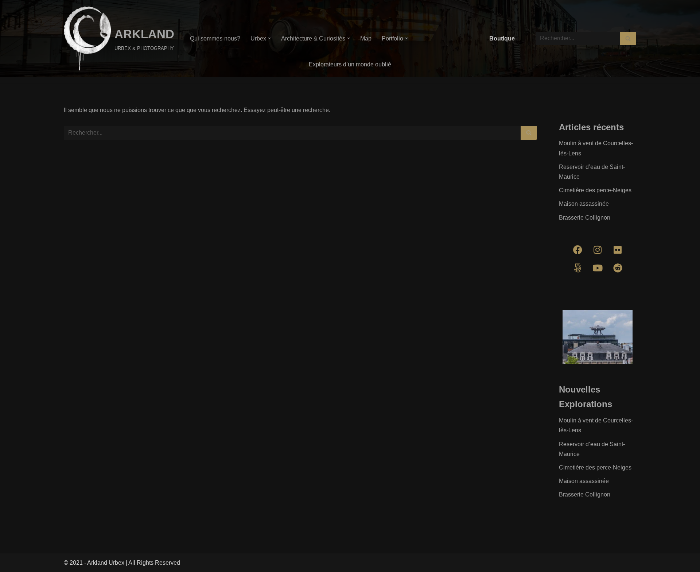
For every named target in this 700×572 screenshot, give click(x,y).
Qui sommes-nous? (215, 38)
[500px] (577, 268)
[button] (269, 38)
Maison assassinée (584, 204)
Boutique (502, 38)
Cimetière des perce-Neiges (595, 190)
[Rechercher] (628, 38)
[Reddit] (617, 268)
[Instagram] (597, 250)
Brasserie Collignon (584, 217)
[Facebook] (577, 250)
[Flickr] (617, 250)
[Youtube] (597, 268)
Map (366, 38)
